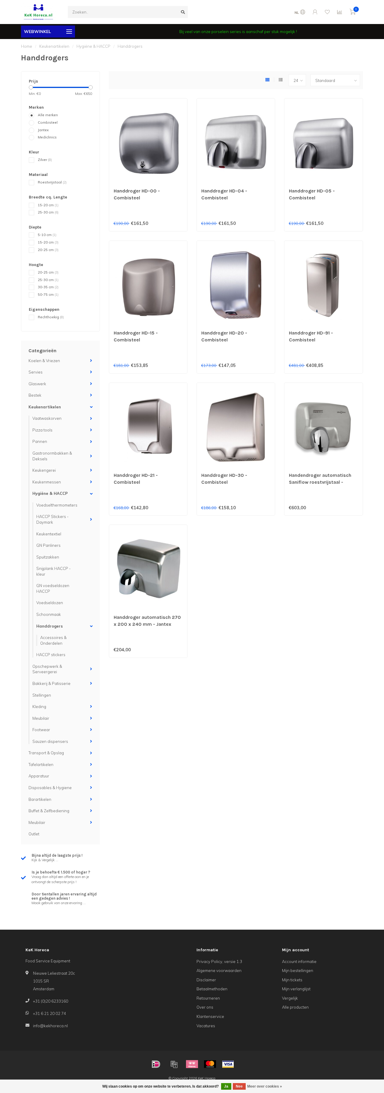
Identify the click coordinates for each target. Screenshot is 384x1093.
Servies (35, 372)
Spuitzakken (47, 557)
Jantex (43, 130)
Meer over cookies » (264, 1086)
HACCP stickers (50, 654)
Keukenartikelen (44, 406)
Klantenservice (210, 1016)
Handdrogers (49, 626)
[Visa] (228, 1064)
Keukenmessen (46, 482)
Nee (239, 1086)
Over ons (204, 1007)
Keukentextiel (48, 533)
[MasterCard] (210, 1064)
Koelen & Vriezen (44, 360)
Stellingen (41, 695)
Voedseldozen (49, 602)
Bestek (34, 395)
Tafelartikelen (40, 764)
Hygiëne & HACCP (50, 493)
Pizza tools (42, 430)
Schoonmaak (48, 614)
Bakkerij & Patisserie (51, 683)
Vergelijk (290, 998)
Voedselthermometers (56, 505)
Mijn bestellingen (297, 970)
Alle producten (295, 1007)
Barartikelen (39, 799)
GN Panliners (48, 545)
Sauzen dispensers (50, 741)
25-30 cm (48, 212)
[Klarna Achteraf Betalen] (192, 1064)
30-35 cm (48, 287)
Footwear (41, 729)
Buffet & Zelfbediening (48, 810)
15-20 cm (48, 205)
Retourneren (208, 998)
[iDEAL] (156, 1064)
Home (26, 46)
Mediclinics (47, 137)
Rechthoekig (51, 317)
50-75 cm (48, 294)
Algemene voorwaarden (219, 970)
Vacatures (205, 1025)
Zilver (45, 159)
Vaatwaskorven (47, 418)
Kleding (39, 706)
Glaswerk (37, 383)
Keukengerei (44, 470)
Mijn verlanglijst (296, 988)
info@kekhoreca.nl (50, 1025)
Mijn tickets (292, 979)
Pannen (39, 441)
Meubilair (40, 718)
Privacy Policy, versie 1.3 (219, 961)
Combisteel (48, 122)
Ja (226, 1086)
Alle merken (48, 115)
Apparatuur (38, 776)
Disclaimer (206, 979)
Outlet (33, 833)
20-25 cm (48, 249)
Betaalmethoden (211, 988)
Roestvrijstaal (52, 182)
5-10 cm (47, 234)
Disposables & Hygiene (50, 787)
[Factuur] (174, 1064)
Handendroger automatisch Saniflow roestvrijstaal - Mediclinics (320, 482)
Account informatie (299, 961)
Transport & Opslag (46, 752)
